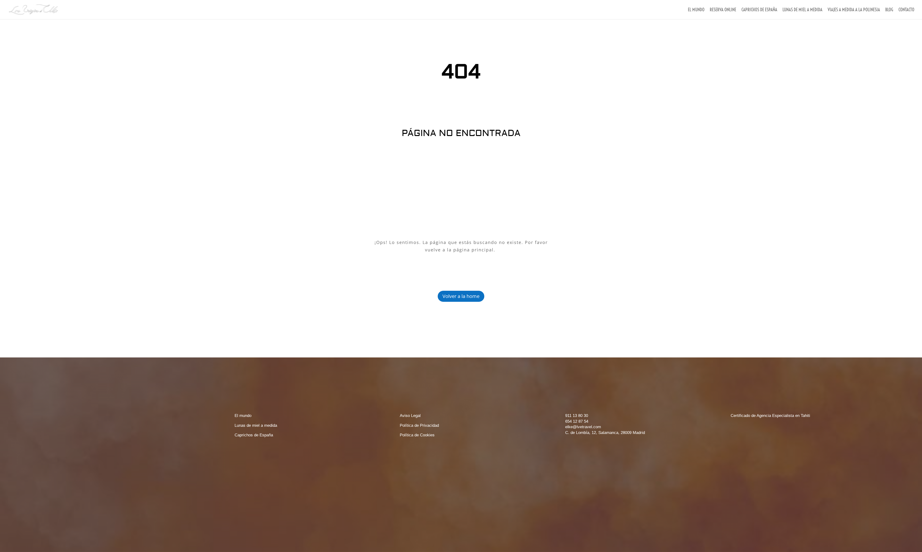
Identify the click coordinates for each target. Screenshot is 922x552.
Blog (889, 10)
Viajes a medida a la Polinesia (854, 10)
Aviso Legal (410, 415)
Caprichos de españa (759, 10)
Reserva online (723, 10)
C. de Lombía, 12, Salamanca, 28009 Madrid (605, 432)
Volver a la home (461, 296)
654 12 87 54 (576, 421)
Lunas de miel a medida (802, 10)
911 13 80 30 (576, 415)
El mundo (696, 10)
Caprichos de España (254, 435)
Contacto (906, 10)
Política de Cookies (417, 435)
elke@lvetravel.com (583, 427)
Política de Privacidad (419, 425)
